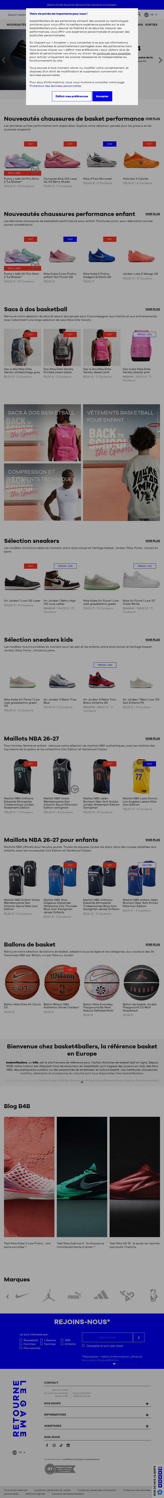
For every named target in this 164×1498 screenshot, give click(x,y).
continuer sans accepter (114, 53)
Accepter (102, 96)
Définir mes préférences (72, 96)
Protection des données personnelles (55, 85)
